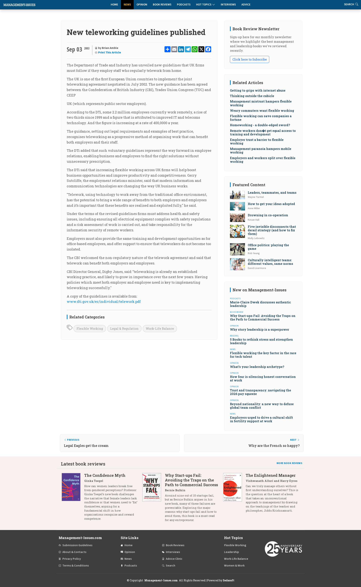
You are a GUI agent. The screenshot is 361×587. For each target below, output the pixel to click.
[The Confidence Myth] (73, 498)
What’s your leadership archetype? (257, 367)
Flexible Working (90, 328)
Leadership (231, 552)
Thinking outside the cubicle (252, 96)
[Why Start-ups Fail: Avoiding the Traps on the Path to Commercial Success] (153, 499)
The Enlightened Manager (271, 475)
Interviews (228, 5)
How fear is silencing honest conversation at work (263, 378)
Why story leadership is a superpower (259, 329)
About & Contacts (74, 552)
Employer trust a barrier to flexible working (257, 141)
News (127, 5)
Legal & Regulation (124, 328)
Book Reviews (162, 5)
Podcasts (183, 5)
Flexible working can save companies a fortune (261, 118)
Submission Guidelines (77, 545)
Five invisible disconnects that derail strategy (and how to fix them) (272, 230)
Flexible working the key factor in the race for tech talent (263, 354)
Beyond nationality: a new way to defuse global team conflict (262, 405)
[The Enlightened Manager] (234, 494)
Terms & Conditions (75, 565)
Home (114, 5)
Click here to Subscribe (249, 59)
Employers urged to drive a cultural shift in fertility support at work (261, 419)
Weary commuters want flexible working (262, 110)
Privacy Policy (71, 558)
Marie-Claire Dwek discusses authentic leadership (260, 304)
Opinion (142, 5)
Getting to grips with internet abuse (257, 90)
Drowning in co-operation (268, 215)
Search (170, 565)
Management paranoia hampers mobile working (260, 150)
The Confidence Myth (104, 475)
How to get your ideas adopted (271, 204)
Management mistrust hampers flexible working (261, 103)
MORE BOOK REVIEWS (290, 463)
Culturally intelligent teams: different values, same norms (270, 262)
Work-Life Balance (160, 328)
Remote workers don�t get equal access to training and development (263, 132)
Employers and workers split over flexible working (262, 159)
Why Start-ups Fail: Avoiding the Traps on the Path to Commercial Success (262, 317)
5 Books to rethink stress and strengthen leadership (261, 341)
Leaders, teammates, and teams (272, 192)
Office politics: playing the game (268, 247)
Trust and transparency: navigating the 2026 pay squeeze (260, 392)
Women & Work (234, 565)
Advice (245, 5)
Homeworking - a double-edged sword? (260, 125)
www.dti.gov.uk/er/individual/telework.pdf (104, 301)
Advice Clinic (174, 558)
